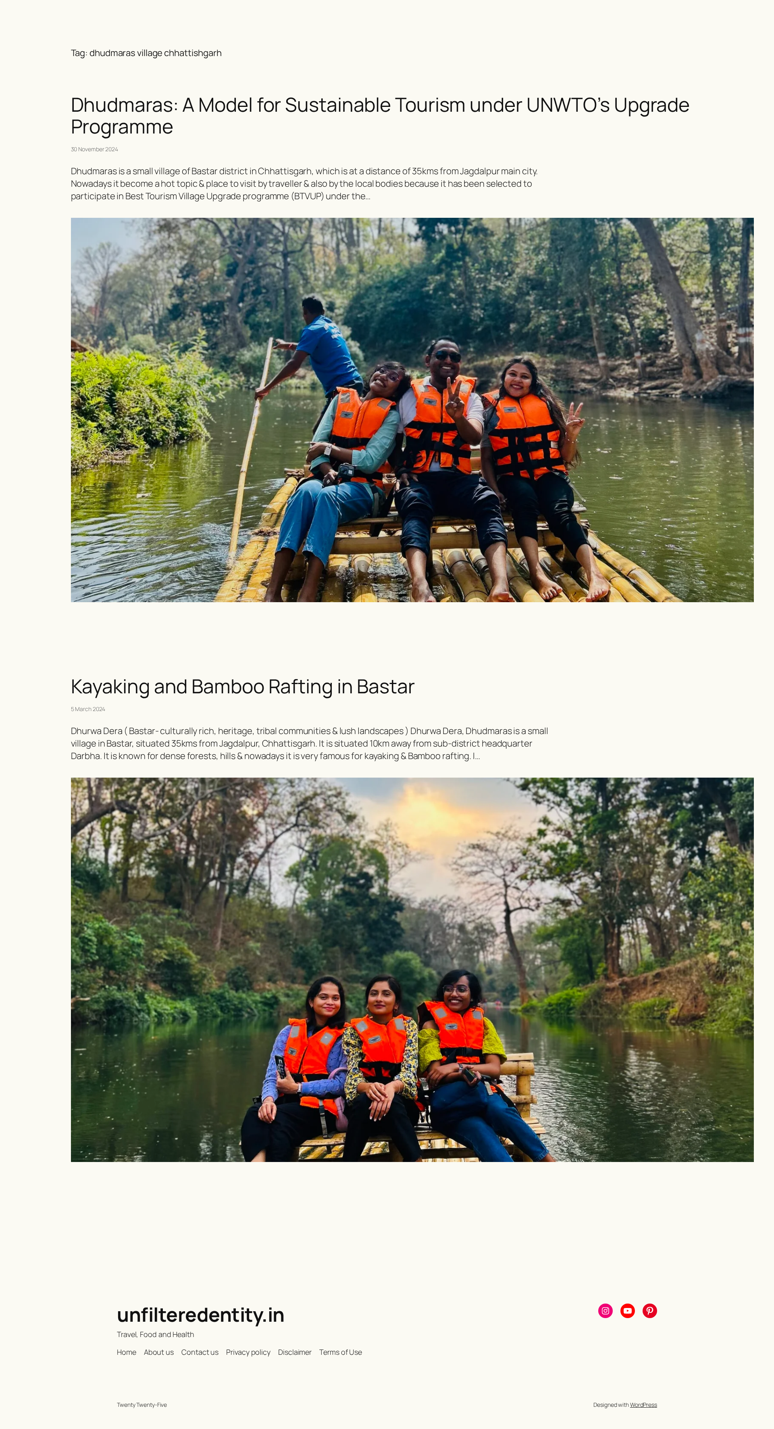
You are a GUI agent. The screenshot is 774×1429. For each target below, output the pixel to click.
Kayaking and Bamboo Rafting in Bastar (243, 686)
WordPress (643, 1404)
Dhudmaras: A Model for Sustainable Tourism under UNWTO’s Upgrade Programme (380, 115)
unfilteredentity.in (201, 1314)
